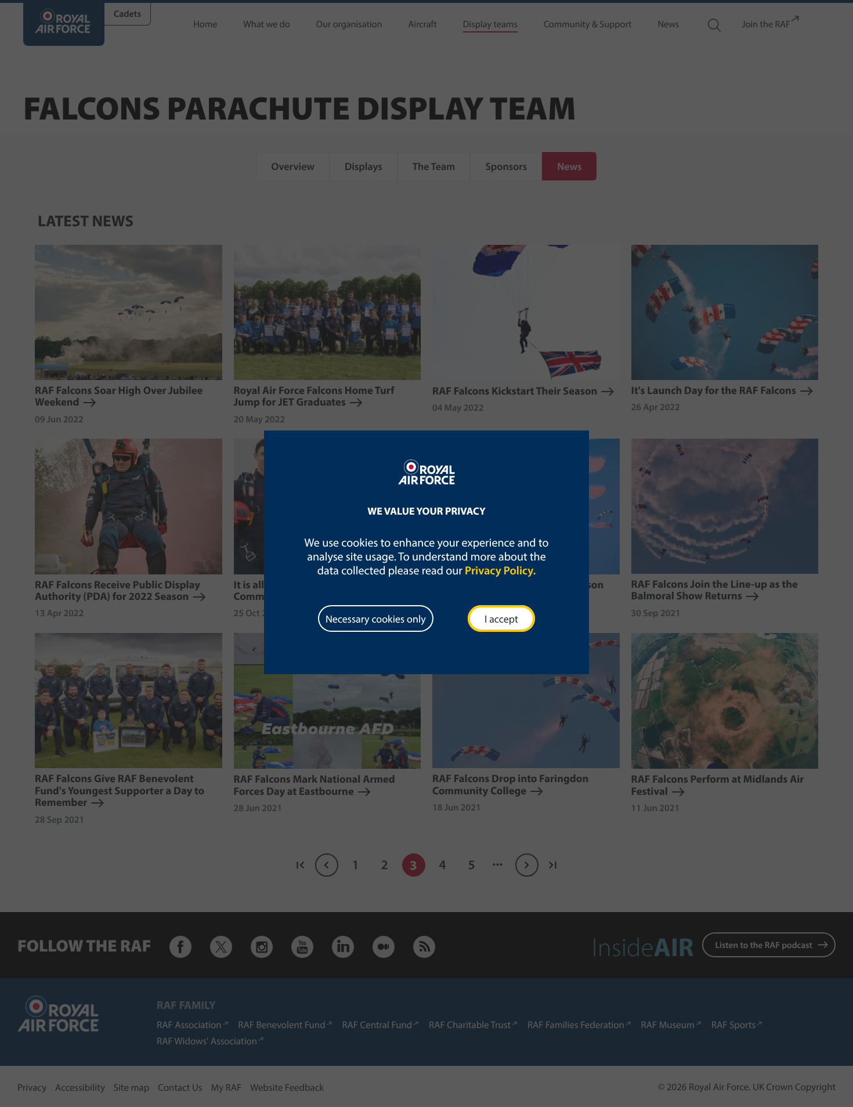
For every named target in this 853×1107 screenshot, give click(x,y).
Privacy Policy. (500, 570)
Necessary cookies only (376, 618)
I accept (501, 618)
